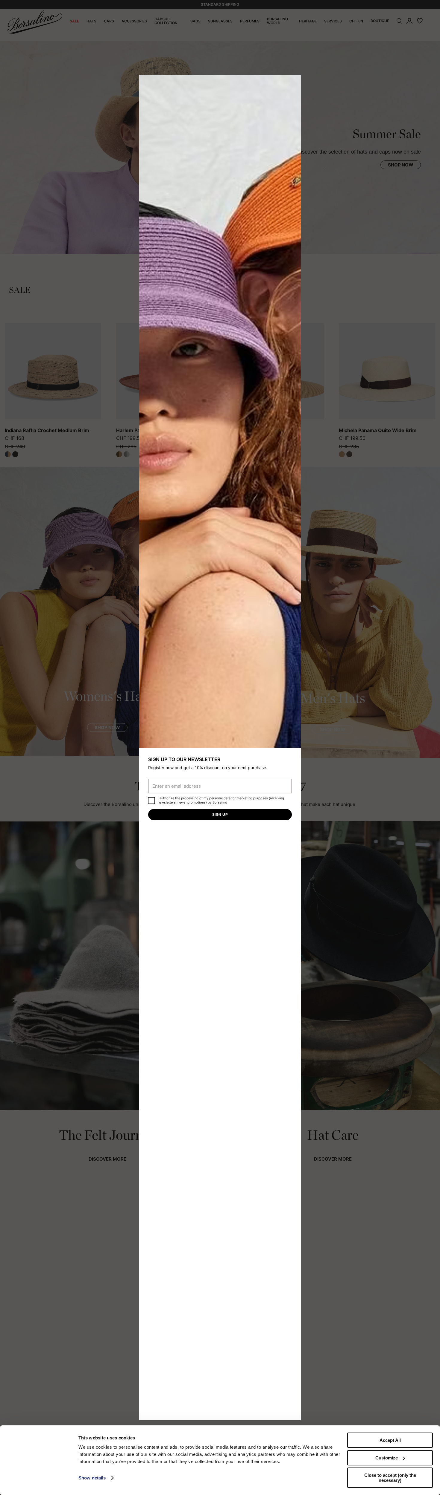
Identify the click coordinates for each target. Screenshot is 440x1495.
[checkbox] (151, 800)
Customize (386, 1457)
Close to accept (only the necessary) (390, 1478)
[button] (294, 81)
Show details (92, 1477)
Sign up (220, 814)
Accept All (390, 1440)
